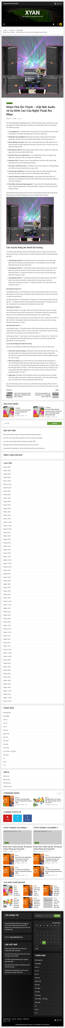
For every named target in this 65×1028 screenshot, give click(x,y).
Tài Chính (5, 744)
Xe (4, 758)
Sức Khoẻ (5, 740)
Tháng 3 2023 (7, 591)
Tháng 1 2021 (7, 646)
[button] (4, 24)
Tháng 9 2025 (7, 491)
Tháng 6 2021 (7, 639)
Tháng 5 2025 (7, 505)
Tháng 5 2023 (7, 584)
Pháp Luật (26, 1019)
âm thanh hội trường (18, 123)
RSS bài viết (6, 779)
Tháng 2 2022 (7, 622)
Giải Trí (5, 726)
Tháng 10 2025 (7, 487)
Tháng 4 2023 (7, 587)
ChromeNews (37, 1024)
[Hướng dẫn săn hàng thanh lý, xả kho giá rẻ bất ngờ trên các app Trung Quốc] (38, 801)
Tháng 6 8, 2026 (14, 851)
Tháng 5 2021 (7, 642)
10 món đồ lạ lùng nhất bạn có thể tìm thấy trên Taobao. (23, 411)
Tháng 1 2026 (7, 481)
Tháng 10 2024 (7, 529)
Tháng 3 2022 (7, 618)
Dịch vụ (5, 719)
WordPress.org (7, 786)
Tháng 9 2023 (7, 570)
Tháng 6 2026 (7, 467)
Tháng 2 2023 (7, 594)
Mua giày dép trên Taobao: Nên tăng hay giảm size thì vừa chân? (21, 445)
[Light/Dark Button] (54, 24)
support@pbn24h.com (16, 937)
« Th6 (36, 948)
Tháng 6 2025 (7, 501)
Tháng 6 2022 (7, 608)
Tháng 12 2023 (7, 560)
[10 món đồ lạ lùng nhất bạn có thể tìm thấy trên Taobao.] (8, 411)
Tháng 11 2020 (7, 653)
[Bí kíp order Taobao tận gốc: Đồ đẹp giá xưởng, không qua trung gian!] (17, 837)
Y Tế (4, 765)
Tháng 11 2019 (7, 691)
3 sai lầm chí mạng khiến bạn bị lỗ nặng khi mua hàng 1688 (19, 441)
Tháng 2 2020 (7, 684)
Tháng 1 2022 (7, 625)
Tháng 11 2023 (7, 563)
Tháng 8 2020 (7, 663)
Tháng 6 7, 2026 (20, 863)
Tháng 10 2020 (7, 656)
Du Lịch (5, 723)
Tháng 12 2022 (7, 601)
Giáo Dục (5, 730)
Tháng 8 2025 (7, 494)
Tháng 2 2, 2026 (20, 415)
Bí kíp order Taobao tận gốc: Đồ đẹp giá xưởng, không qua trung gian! (22, 434)
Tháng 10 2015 (7, 701)
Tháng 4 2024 (7, 546)
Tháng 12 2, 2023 (17, 118)
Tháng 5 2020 (7, 673)
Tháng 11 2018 (7, 697)
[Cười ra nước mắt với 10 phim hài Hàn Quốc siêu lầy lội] (48, 902)
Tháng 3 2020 (7, 680)
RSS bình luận (7, 783)
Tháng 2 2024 (7, 553)
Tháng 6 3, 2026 (20, 804)
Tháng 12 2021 (7, 629)
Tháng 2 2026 (7, 477)
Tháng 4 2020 (7, 677)
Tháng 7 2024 (7, 536)
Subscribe (60, 24)
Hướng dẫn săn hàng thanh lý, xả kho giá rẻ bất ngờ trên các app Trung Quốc (24, 448)
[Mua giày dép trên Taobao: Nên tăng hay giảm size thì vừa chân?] (8, 801)
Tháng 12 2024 (7, 522)
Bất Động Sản (7, 712)
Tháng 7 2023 (7, 577)
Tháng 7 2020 (7, 666)
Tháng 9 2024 (7, 532)
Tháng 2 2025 (7, 515)
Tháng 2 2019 (7, 694)
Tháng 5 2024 (7, 543)
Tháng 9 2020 (7, 660)
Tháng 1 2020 (7, 687)
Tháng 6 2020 (7, 670)
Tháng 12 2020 (7, 649)
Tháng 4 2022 (7, 615)
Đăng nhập (6, 776)
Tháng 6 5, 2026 (20, 875)
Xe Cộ (4, 762)
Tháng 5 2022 (7, 611)
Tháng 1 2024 (7, 556)
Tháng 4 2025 (7, 508)
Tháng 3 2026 (7, 474)
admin (9, 118)
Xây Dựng (6, 755)
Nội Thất (5, 737)
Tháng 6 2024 (7, 539)
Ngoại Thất (6, 733)
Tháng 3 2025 (7, 512)
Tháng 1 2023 (7, 598)
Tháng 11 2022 (7, 605)
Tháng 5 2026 (7, 470)
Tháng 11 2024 (7, 525)
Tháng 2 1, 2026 (50, 416)
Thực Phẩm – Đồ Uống (9, 751)
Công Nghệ (9, 103)
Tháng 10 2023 (7, 567)
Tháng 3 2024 (7, 549)
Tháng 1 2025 (7, 518)
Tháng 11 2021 (7, 632)
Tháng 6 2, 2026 (50, 804)
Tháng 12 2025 (7, 484)
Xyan (32, 12)
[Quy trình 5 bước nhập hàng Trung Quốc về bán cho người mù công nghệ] (8, 859)
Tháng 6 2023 (7, 580)
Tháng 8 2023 (7, 574)
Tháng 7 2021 (7, 636)
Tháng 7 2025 (7, 498)
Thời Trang (6, 747)
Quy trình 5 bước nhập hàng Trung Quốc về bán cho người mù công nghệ (22, 438)
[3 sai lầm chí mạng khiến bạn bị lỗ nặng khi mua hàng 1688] (8, 871)
